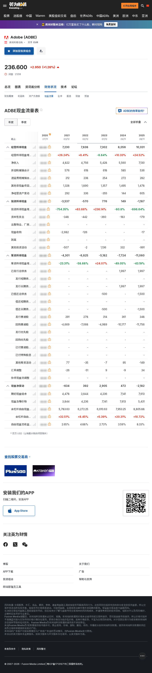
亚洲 (145, 16)
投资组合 (8, 579)
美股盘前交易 (58, 16)
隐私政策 (26, 649)
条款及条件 (10, 649)
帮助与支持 (85, 579)
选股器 (17, 16)
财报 (78, 96)
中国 (29, 16)
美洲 (116, 16)
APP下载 (8, 571)
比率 (60, 96)
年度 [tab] (11, 122)
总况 (7, 87)
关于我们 (84, 563)
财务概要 (8, 96)
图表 (18, 87)
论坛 (74, 87)
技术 (64, 87)
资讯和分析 (32, 87)
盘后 (73, 16)
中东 (135, 16)
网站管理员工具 (12, 586)
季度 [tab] (24, 122)
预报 (87, 96)
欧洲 (125, 16)
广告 (81, 571)
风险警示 (41, 649)
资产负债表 (34, 96)
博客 (5, 563)
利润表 (21, 96)
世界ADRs (86, 16)
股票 (7, 16)
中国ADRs (102, 16)
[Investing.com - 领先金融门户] (17, 5)
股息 (69, 96)
